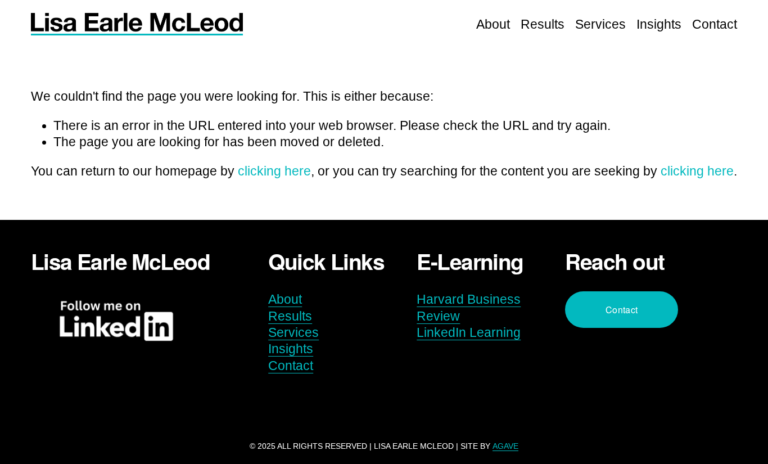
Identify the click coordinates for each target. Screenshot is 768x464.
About (493, 24)
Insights (658, 24)
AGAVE (505, 446)
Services (600, 24)
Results (542, 24)
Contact (714, 24)
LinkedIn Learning (469, 333)
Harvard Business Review (469, 307)
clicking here (274, 171)
